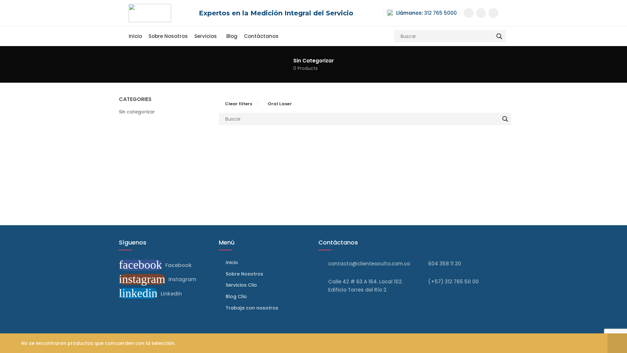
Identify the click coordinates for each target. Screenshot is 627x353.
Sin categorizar (137, 112)
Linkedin (171, 293)
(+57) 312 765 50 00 (453, 281)
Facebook (178, 265)
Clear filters (238, 103)
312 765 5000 (426, 12)
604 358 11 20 (444, 263)
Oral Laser (280, 104)
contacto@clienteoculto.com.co (369, 263)
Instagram (182, 279)
